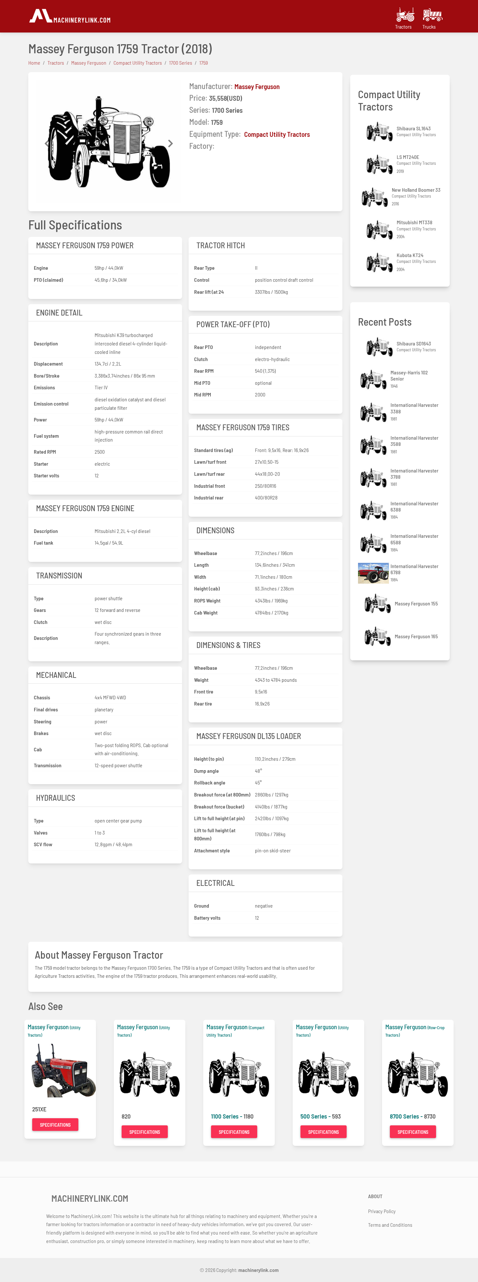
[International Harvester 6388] (374, 510)
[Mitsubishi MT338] (380, 230)
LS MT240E (408, 157)
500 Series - (316, 1116)
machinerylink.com (258, 1270)
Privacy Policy (382, 1211)
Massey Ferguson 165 (416, 636)
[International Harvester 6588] (374, 543)
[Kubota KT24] (380, 262)
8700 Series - (407, 1116)
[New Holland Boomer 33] (375, 197)
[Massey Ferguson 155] (378, 603)
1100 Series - (227, 1116)
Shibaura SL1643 (414, 128)
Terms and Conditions (390, 1225)
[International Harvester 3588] (374, 445)
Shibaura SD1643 (414, 343)
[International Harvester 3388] (374, 412)
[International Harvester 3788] (374, 478)
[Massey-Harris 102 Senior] (374, 379)
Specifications (55, 1125)
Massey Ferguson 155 (416, 603)
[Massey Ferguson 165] (378, 636)
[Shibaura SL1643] (380, 131)
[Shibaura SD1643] (380, 347)
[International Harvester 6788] (374, 573)
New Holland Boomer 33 (416, 190)
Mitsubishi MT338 (414, 222)
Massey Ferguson (257, 86)
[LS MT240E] (380, 164)
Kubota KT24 (410, 255)
